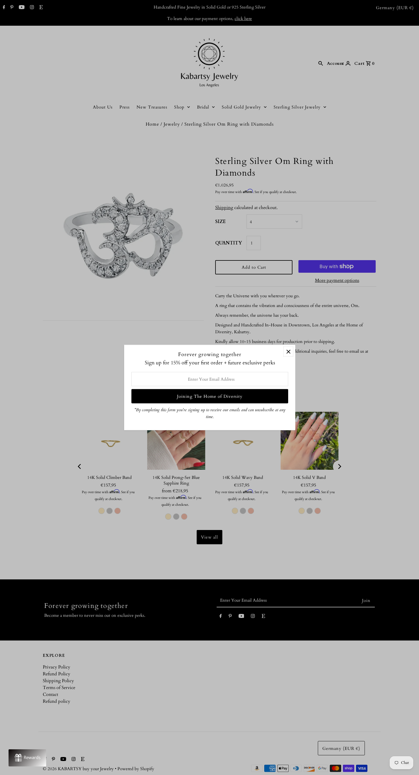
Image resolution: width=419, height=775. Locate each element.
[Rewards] (27, 757)
